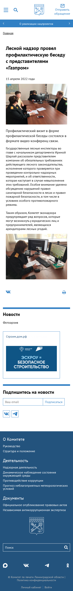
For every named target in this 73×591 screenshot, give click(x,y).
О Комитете (14, 439)
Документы (13, 498)
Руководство (11, 446)
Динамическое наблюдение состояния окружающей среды (29, 473)
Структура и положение (19, 451)
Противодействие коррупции (23, 480)
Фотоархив (10, 322)
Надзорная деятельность (20, 467)
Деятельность (15, 460)
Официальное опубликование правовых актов (35, 505)
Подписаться (53, 402)
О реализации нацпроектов (36, 24)
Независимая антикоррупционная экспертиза (34, 510)
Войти (48, 587)
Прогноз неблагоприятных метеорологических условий (35, 487)
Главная (8, 33)
